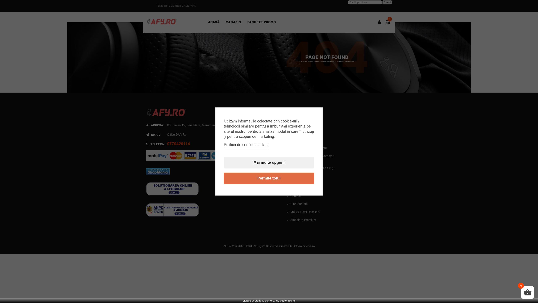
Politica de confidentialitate (246, 145)
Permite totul (269, 178)
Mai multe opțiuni (269, 162)
